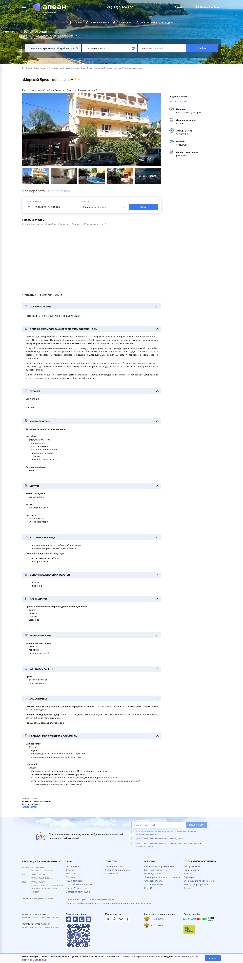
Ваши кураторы (152, 873)
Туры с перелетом (99, 22)
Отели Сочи (86, 68)
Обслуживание (191, 866)
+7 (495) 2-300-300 (120, 7)
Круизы (169, 22)
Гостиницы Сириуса (103, 68)
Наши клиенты (191, 870)
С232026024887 (29, 807)
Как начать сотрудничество (159, 866)
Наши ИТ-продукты (76, 888)
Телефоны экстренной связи (37, 898)
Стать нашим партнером (79, 884)
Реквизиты (72, 873)
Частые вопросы (114, 866)
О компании (72, 866)
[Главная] (23, 68)
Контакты (188, 888)
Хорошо (213, 958)
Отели (29, 68)
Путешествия (124, 22)
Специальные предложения (198, 880)
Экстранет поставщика (78, 891)
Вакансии (71, 877)
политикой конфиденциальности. (140, 956)
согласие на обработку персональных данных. (162, 838)
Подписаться (196, 824)
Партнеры (188, 877)
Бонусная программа (155, 870)
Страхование (112, 873)
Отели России (40, 68)
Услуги (187, 873)
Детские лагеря (148, 22)
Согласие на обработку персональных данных (91, 899)
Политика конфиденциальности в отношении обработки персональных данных (108, 903)
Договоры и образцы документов (162, 877)
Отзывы (70, 870)
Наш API (148, 888)
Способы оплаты (153, 880)
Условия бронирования (118, 870)
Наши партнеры (74, 880)
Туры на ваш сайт (153, 884)
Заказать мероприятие (195, 884)
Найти (202, 48)
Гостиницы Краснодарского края (64, 68)
